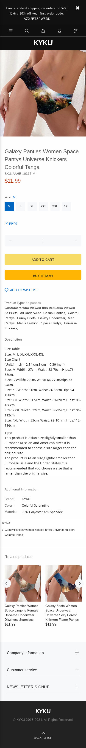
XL (32, 206)
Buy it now (43, 276)
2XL (44, 206)
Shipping (11, 223)
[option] (43, 93)
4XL (66, 206)
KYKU (6, 523)
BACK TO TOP (43, 737)
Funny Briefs (26, 318)
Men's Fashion (28, 323)
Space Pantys (51, 323)
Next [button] (81, 93)
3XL (55, 206)
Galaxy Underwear (51, 318)
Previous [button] (4, 93)
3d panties (33, 303)
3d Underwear (30, 313)
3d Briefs (11, 313)
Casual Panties (54, 313)
